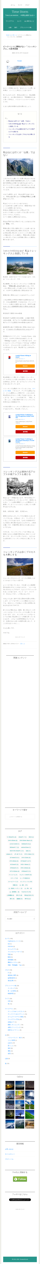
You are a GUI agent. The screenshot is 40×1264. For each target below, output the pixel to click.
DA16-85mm (12, 840)
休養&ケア (11, 1022)
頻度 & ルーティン (13, 1030)
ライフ (7, 998)
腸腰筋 (20, 898)
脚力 (12, 898)
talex (28, 851)
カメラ (7, 938)
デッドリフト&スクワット (16, 1014)
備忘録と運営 (12, 975)
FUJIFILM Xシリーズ (14, 941)
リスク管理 (11, 1040)
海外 (9, 1048)
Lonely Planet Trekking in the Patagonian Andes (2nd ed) (25, 416)
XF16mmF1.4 (26, 861)
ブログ (7, 970)
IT (8, 973)
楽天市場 (25, 371)
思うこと (23, 643)
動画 (9, 957)
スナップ (14, 878)
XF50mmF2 (14, 868)
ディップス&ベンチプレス (16, 1011)
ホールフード (13, 881)
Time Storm (20, 12)
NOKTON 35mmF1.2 (17, 851)
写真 (9, 954)
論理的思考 (11, 978)
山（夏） (24, 885)
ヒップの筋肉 (25, 878)
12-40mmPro (11, 837)
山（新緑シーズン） (15, 888)
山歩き (10, 1043)
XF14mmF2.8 (14, 857)
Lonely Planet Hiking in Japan (23, 356)
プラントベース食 (10, 985)
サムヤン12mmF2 (26, 874)
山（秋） (28, 888)
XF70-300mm (14, 871)
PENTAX (10, 946)
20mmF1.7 (23, 837)
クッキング (11, 988)
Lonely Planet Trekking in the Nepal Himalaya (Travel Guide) (25, 440)
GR (9, 944)
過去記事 (10, 980)
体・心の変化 (12, 991)
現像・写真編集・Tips (15, 965)
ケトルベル (13, 874)
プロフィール (9, 1159)
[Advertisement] (20, 730)
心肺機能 (10, 895)
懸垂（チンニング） (14, 1025)
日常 (9, 1001)
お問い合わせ (9, 1149)
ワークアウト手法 (13, 1019)
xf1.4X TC (18, 854)
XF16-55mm (26, 857)
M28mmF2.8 (26, 844)
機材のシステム (13, 962)
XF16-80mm (14, 861)
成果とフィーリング (14, 1027)
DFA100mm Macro (26, 840)
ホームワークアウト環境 (15, 1017)
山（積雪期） (14, 892)
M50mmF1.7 (14, 847)
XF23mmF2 (14, 864)
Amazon (25, 366)
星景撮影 (10, 960)
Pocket (19, 61)
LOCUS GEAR (14, 844)
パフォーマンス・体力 (15, 1037)
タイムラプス (12, 949)
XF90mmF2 (26, 871)
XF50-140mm (25, 864)
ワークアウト (9, 1009)
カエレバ (23, 358)
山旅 (6, 1058)
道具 (9, 1053)
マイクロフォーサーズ (15, 952)
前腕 (15, 885)
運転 (9, 1051)
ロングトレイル (26, 881)
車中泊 (28, 898)
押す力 (19, 895)
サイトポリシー (10, 1154)
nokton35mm (26, 847)
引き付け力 (26, 892)
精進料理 (10, 993)
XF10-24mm (29, 854)
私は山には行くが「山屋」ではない (19, 121)
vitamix (9, 854)
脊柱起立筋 (29, 895)
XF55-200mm (25, 868)
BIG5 (31, 837)
